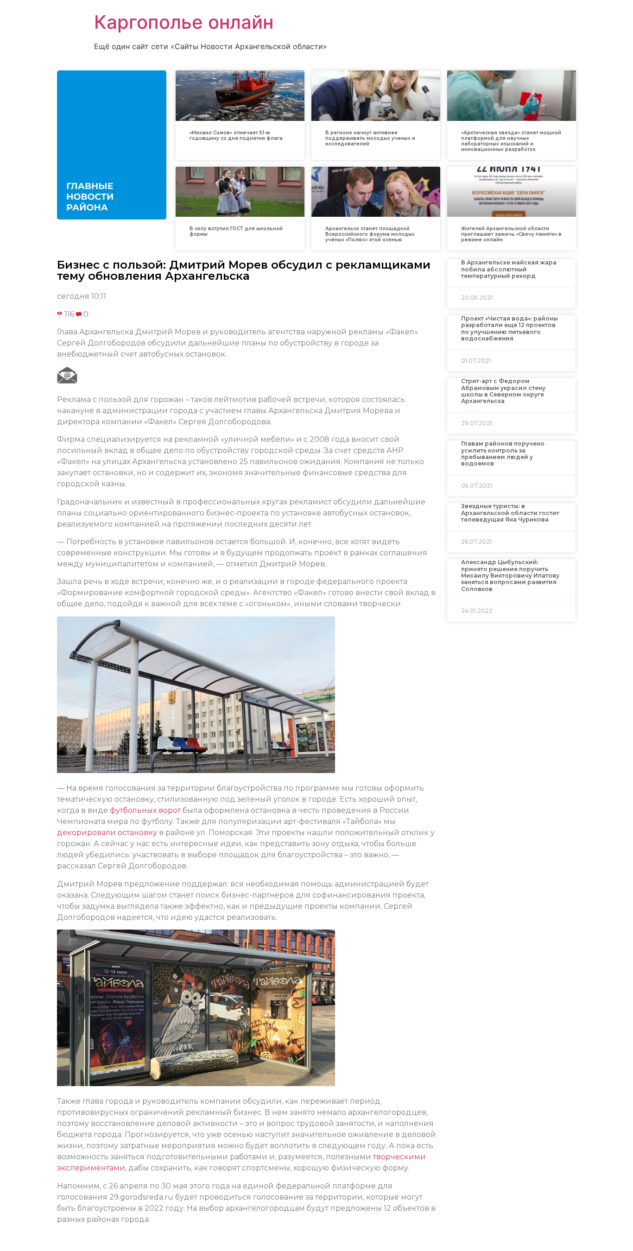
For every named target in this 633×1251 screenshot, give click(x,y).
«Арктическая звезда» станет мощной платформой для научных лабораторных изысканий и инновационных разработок (511, 141)
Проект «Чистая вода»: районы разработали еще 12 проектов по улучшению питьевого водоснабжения (509, 328)
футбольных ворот (145, 810)
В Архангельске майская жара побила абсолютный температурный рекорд (509, 269)
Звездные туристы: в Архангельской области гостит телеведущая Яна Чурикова (510, 513)
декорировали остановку (107, 832)
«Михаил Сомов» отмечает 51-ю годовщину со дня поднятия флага (236, 135)
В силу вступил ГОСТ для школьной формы (236, 231)
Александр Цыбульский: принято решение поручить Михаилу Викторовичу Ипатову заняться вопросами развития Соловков (510, 575)
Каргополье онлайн (183, 22)
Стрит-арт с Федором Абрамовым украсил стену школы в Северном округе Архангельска (503, 390)
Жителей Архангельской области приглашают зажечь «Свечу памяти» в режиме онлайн (511, 234)
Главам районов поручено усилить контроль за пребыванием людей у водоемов (502, 453)
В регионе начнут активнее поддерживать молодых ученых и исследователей (370, 138)
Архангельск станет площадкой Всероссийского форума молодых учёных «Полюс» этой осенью (370, 234)
